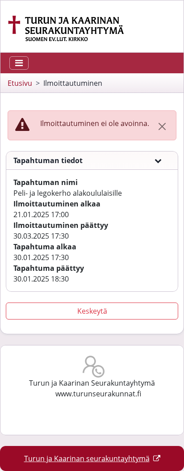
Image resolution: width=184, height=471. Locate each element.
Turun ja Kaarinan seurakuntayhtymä (87, 458)
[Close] (162, 126)
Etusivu (20, 83)
